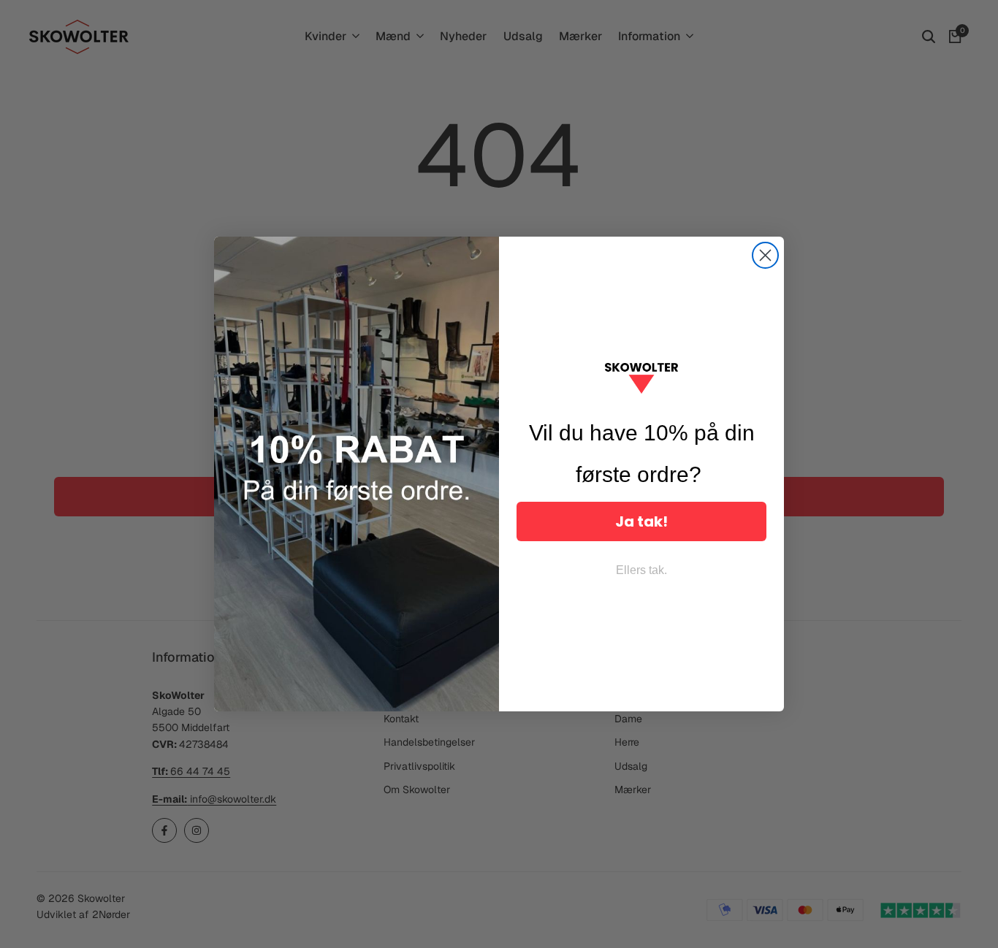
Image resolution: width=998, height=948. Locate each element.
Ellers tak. (641, 570)
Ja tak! (641, 521)
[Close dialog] (765, 255)
